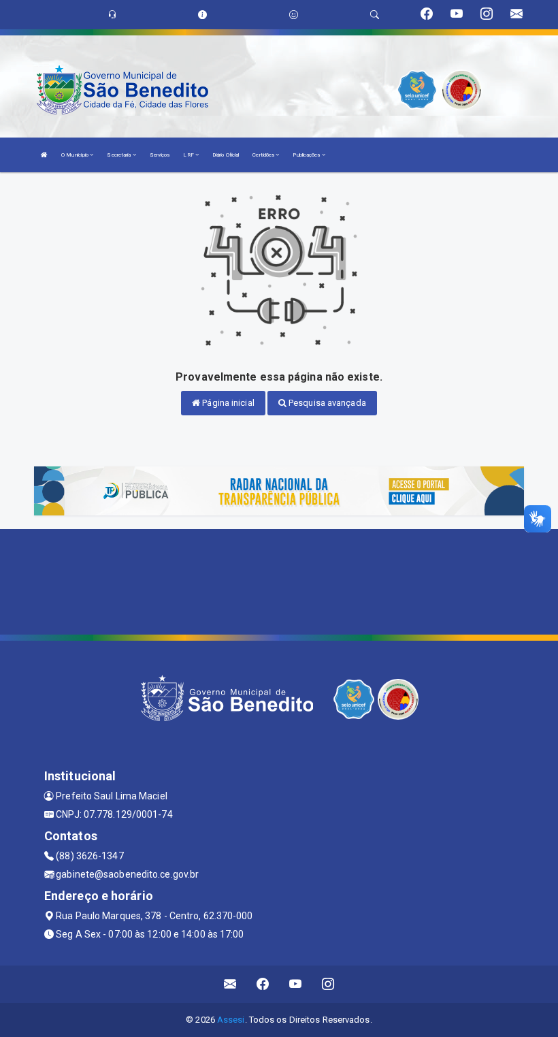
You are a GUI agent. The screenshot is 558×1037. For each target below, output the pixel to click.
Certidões (264, 155)
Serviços (160, 155)
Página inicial (227, 403)
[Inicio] (44, 155)
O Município (75, 155)
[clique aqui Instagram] (328, 984)
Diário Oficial (225, 155)
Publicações (307, 155)
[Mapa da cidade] (279, 580)
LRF (189, 155)
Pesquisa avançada (326, 403)
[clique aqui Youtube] (296, 984)
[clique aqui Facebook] (263, 984)
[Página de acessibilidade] (293, 15)
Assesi (231, 1020)
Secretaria (119, 155)
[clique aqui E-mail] (230, 984)
